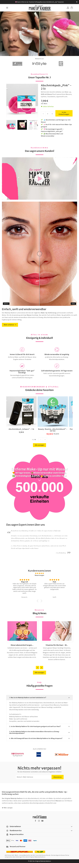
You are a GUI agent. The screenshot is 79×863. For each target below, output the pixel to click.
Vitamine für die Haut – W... (57, 645)
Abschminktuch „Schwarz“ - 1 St (21, 429)
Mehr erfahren (9, 325)
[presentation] (6, 125)
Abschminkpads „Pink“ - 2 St (56, 87)
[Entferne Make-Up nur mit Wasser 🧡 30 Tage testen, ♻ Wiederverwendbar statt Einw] (39, 34)
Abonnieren (57, 777)
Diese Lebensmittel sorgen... (22, 645)
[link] (22, 354)
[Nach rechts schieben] (45, 439)
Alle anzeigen (39, 445)
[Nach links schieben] (41, 439)
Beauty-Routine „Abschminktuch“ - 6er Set (52, 430)
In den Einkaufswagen (64, 113)
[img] (39, 573)
